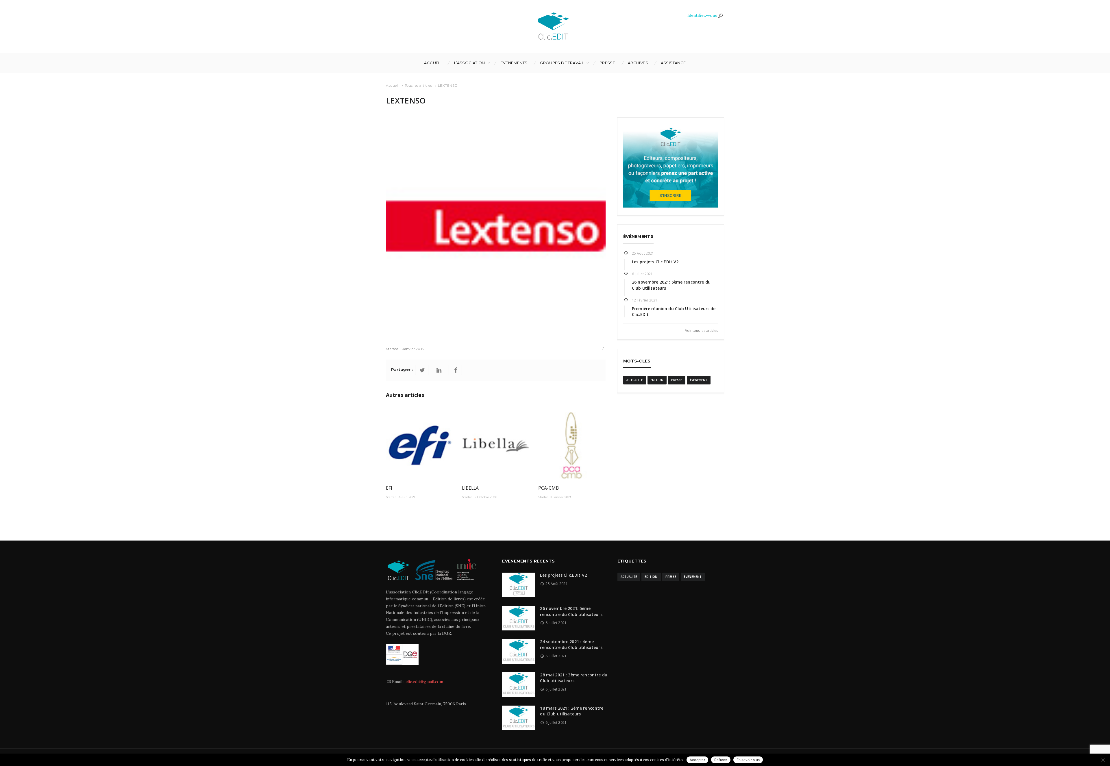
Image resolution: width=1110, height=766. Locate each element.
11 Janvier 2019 (560, 497)
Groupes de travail (562, 62)
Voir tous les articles (701, 330)
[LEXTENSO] (496, 227)
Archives (638, 62)
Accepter (697, 760)
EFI (389, 488)
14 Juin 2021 (406, 497)
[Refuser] (1103, 760)
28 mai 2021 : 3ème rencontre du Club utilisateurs (573, 677)
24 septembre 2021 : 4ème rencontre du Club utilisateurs (571, 644)
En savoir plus (748, 760)
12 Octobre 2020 (485, 497)
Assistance (673, 62)
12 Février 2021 (645, 300)
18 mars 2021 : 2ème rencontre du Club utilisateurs (571, 711)
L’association (469, 62)
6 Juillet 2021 (642, 273)
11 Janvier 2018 (411, 349)
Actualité (634, 380)
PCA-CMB (548, 488)
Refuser (720, 760)
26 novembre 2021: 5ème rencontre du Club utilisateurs (571, 611)
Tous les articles (418, 85)
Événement (699, 380)
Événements (514, 62)
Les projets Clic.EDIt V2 (655, 261)
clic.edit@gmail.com (424, 681)
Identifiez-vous (702, 15)
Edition (657, 380)
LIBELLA (470, 488)
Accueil (432, 62)
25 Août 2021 (643, 253)
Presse (607, 62)
